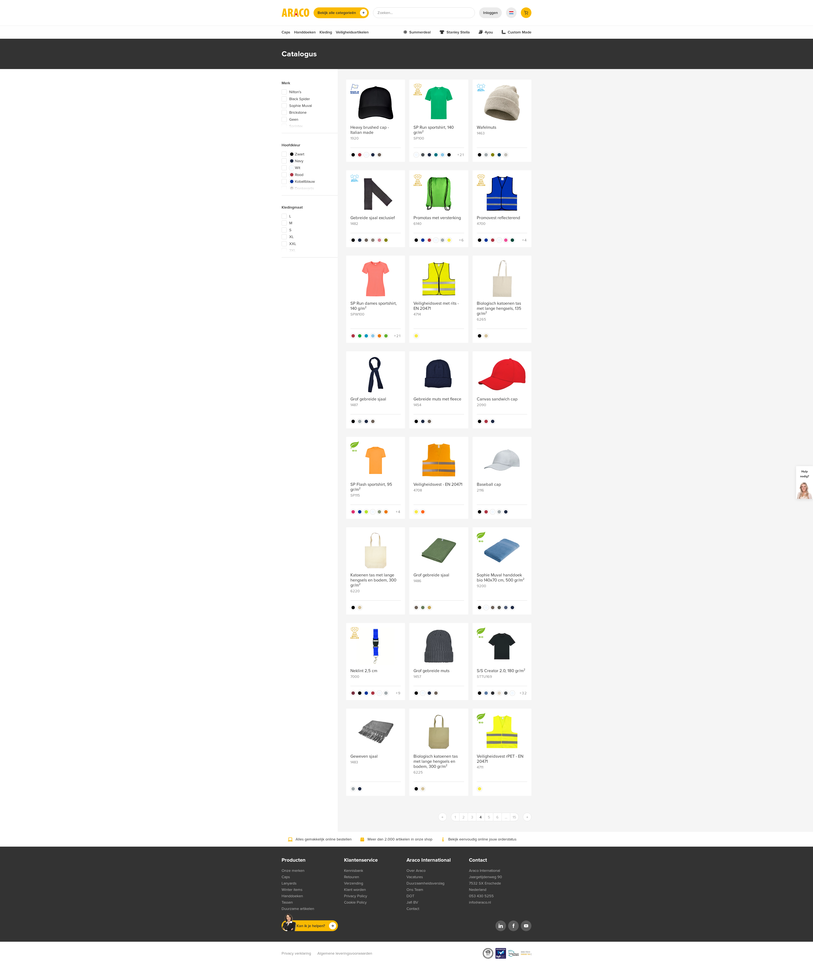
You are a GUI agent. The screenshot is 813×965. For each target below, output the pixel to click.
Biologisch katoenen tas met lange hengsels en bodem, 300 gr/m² (435, 761)
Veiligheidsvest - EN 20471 (437, 484)
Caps (286, 32)
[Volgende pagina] (527, 817)
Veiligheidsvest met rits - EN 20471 (436, 306)
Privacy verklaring (296, 953)
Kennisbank (353, 870)
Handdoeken (305, 32)
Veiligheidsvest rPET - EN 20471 (500, 759)
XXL (292, 243)
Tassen (287, 902)
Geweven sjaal (364, 756)
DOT (410, 896)
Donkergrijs (304, 188)
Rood (299, 174)
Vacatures (414, 877)
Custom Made (519, 32)
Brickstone (298, 112)
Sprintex (296, 126)
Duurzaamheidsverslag (425, 883)
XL (291, 236)
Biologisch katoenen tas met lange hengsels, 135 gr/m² (499, 308)
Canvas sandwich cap (497, 399)
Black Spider (299, 99)
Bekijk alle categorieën (337, 12)
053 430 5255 (481, 896)
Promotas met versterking (437, 217)
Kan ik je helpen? (311, 925)
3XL (292, 250)
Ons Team (414, 889)
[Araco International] (295, 12)
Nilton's (295, 92)
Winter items (292, 889)
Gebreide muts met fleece (437, 399)
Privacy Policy (355, 896)
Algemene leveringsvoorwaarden (344, 953)
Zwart (299, 154)
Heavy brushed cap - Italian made (369, 130)
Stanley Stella (458, 32)
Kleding (325, 32)
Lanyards (289, 883)
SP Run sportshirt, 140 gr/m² (433, 130)
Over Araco (416, 870)
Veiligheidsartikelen (352, 32)
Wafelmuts (486, 127)
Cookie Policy (355, 902)
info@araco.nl (480, 902)
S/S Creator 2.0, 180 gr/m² (501, 670)
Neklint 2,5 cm (363, 670)
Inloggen (490, 12)
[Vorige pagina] (442, 817)
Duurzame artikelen (298, 908)
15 (514, 817)
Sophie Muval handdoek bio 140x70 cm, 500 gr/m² (500, 578)
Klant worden (355, 889)
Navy (299, 161)
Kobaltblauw (305, 181)
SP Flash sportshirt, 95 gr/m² (371, 487)
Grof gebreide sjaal (368, 399)
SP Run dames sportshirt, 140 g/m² (373, 306)
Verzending (353, 883)
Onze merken (293, 870)
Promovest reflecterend (498, 217)
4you (489, 32)
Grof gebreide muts (431, 670)
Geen (293, 119)
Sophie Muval (300, 105)
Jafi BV (412, 902)
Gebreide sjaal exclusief (372, 217)
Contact (412, 908)
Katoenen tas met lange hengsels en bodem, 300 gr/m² (373, 580)
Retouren (351, 877)
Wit (297, 167)
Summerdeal (420, 32)
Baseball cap (489, 484)
